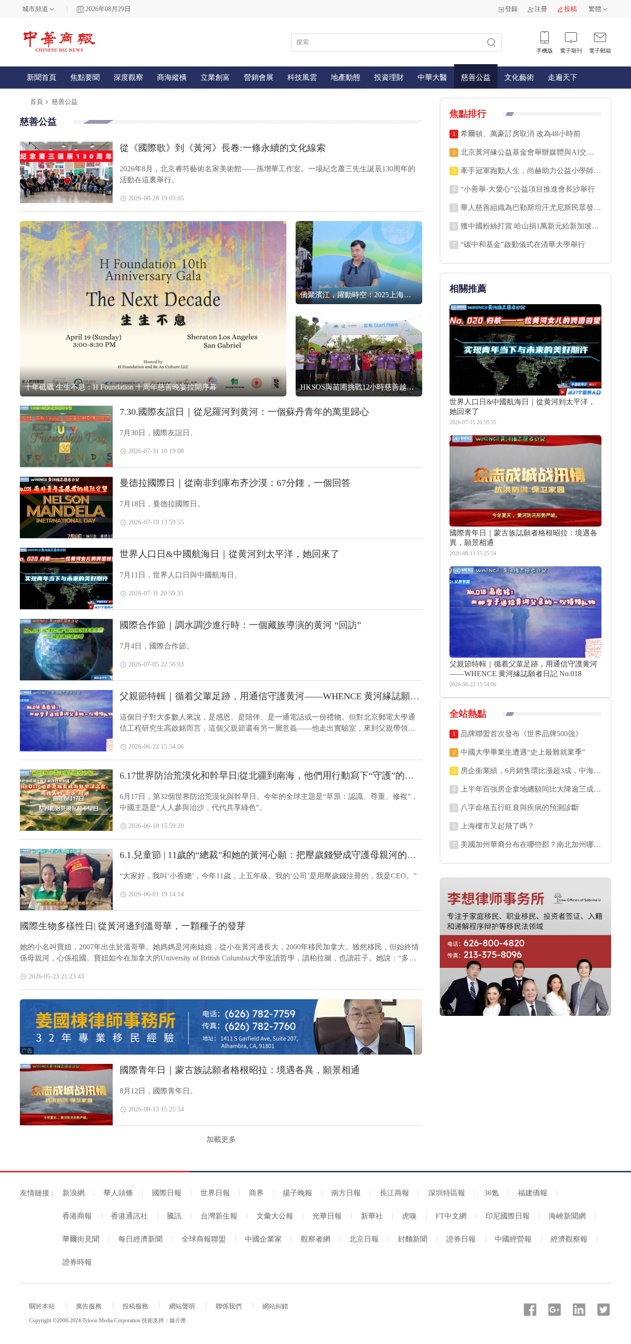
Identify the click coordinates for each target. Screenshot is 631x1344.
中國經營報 (513, 1239)
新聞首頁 (41, 77)
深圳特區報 (446, 1193)
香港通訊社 (129, 1216)
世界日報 (215, 1193)
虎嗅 (409, 1216)
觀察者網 (315, 1239)
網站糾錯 (275, 1306)
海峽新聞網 (567, 1216)
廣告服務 (89, 1306)
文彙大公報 (274, 1216)
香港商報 (77, 1216)
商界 (256, 1193)
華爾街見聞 (80, 1239)
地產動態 (345, 77)
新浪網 (73, 1193)
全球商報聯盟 (204, 1239)
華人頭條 (118, 1193)
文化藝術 (519, 77)
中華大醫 (432, 77)
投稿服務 (135, 1306)
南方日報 (346, 1193)
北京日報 (364, 1239)
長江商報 (394, 1193)
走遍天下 (562, 77)
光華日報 (327, 1216)
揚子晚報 (297, 1193)
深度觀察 (128, 77)
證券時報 (77, 1262)
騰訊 (174, 1216)
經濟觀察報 (569, 1239)
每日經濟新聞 (140, 1239)
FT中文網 (451, 1216)
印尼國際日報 (507, 1216)
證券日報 (461, 1239)
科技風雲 (302, 77)
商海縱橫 (172, 77)
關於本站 (42, 1306)
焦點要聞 (85, 77)
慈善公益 (476, 77)
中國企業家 (263, 1239)
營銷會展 (258, 77)
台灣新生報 (218, 1216)
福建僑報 (532, 1193)
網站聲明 (182, 1306)
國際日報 (167, 1193)
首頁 (36, 101)
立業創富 (215, 77)
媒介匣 (178, 1320)
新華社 (372, 1216)
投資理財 (389, 77)
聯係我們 (229, 1306)
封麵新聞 (412, 1239)
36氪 (491, 1193)
